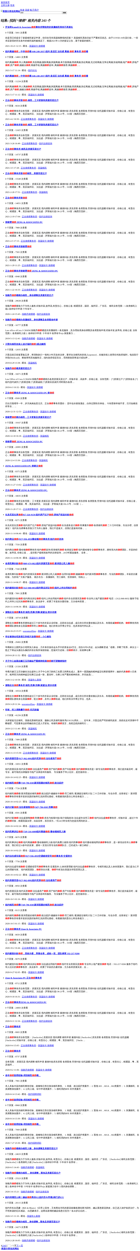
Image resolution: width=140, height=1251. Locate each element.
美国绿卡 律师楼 (37, 46)
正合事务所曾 (16, 198)
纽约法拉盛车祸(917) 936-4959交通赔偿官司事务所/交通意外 (38, 856)
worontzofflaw (29, 631)
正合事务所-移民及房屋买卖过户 (23, 149)
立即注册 (5, 5)
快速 (22, 10)
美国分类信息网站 (10, 1248)
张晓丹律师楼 (28, 314)
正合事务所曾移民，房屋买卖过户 (26, 173)
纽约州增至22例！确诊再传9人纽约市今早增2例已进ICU (34, 1197)
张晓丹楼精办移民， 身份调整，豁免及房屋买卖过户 (32, 1173)
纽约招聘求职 (34, 1094)
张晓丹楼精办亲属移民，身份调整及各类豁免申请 (31, 319)
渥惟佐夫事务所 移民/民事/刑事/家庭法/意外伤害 (31, 612)
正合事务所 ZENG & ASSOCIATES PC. (26, 490)
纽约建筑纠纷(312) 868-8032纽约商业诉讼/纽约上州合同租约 (41, 588)
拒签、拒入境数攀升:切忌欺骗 (22, 709)
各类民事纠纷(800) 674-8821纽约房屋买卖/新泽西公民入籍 (39, 563)
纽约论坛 (32, 70)
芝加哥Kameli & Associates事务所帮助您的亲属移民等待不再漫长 (39, 27)
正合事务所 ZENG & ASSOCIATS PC (25, 734)
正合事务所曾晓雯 (18, 246)
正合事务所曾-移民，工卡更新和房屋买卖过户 (32, 100)
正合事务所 (13, 1026)
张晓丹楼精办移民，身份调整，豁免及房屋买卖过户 (32, 1221)
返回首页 (5, 2)
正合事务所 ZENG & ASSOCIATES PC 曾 (29, 393)
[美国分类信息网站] (10, 11)
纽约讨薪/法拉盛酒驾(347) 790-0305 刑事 (31, 807)
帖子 (32, 10)
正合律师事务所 (28, 119)
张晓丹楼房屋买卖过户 (18, 368)
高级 (27, 10)
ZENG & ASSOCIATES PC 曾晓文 (24, 466)
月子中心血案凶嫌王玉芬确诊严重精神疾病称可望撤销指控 (35, 661)
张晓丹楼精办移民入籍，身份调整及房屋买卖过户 (31, 1148)
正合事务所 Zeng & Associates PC (23, 929)
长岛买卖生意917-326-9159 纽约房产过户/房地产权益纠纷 (39, 514)
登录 (12, 5)
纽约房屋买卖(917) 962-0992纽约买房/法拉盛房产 (33, 758)
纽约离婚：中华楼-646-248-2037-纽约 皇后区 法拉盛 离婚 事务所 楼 (46, 51)
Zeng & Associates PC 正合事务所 (23, 978)
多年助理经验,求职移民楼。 (23, 1075)
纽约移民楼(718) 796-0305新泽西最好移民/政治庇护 (34, 783)
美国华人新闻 (34, 680)
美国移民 (42, 168)
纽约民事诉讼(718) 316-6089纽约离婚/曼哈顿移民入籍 (35, 831)
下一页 (19, 1245)
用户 (36, 10)
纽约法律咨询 (45, 143)
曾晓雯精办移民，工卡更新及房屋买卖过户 (28, 417)
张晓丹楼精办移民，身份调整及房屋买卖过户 (29, 295)
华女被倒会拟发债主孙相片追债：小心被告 (28, 636)
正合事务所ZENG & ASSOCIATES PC (25, 1002)
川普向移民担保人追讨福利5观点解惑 (25, 344)
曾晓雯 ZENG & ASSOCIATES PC (24, 222)
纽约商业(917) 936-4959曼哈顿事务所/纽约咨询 (34, 539)
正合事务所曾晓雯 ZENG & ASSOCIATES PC (31, 271)
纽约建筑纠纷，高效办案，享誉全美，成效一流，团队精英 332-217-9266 (42, 953)
